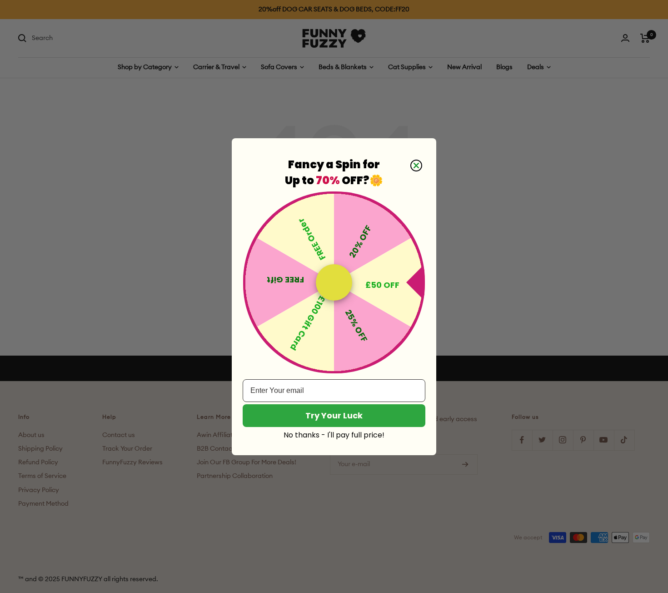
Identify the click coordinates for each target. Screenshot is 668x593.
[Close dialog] (416, 165)
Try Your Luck (334, 415)
